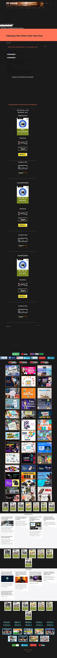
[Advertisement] (28, 17)
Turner (12, 7)
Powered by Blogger (29, 649)
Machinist (21, 7)
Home (7, 7)
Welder (35, 7)
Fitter (16, 7)
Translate (9, 26)
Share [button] (45, 46)
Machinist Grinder (28, 7)
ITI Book (12, 3)
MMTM (39, 7)
